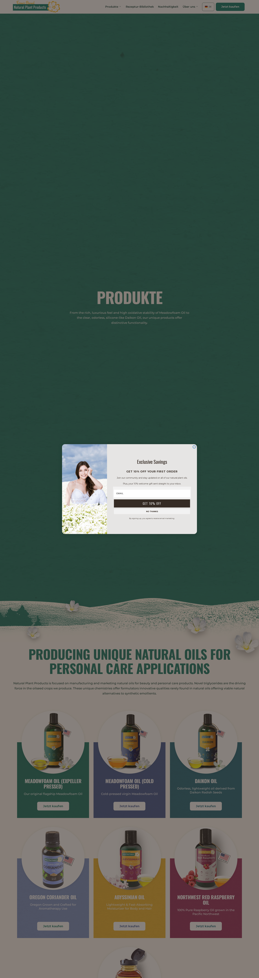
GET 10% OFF (152, 503)
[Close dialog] (194, 446)
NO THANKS (152, 511)
